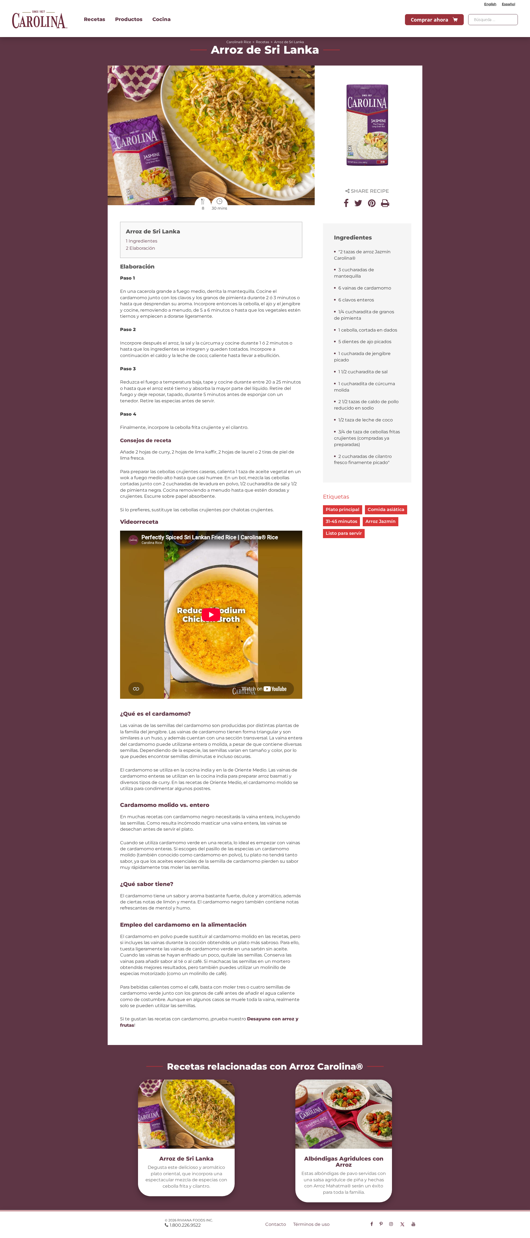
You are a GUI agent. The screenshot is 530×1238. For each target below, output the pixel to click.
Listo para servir (344, 533)
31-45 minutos (341, 521)
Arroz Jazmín (380, 521)
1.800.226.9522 (185, 1225)
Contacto (275, 1224)
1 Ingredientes (141, 241)
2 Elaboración (140, 248)
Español (508, 4)
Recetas (94, 19)
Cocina (161, 19)
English (490, 4)
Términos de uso (311, 1224)
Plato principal (342, 509)
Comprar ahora (429, 19)
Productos (128, 19)
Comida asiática (386, 509)
